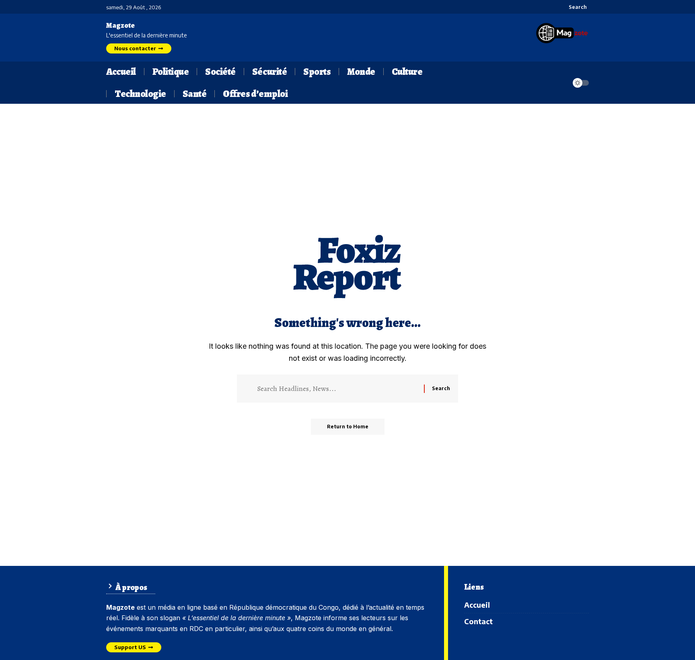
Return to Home (347, 427)
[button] (573, 7)
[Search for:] (337, 388)
